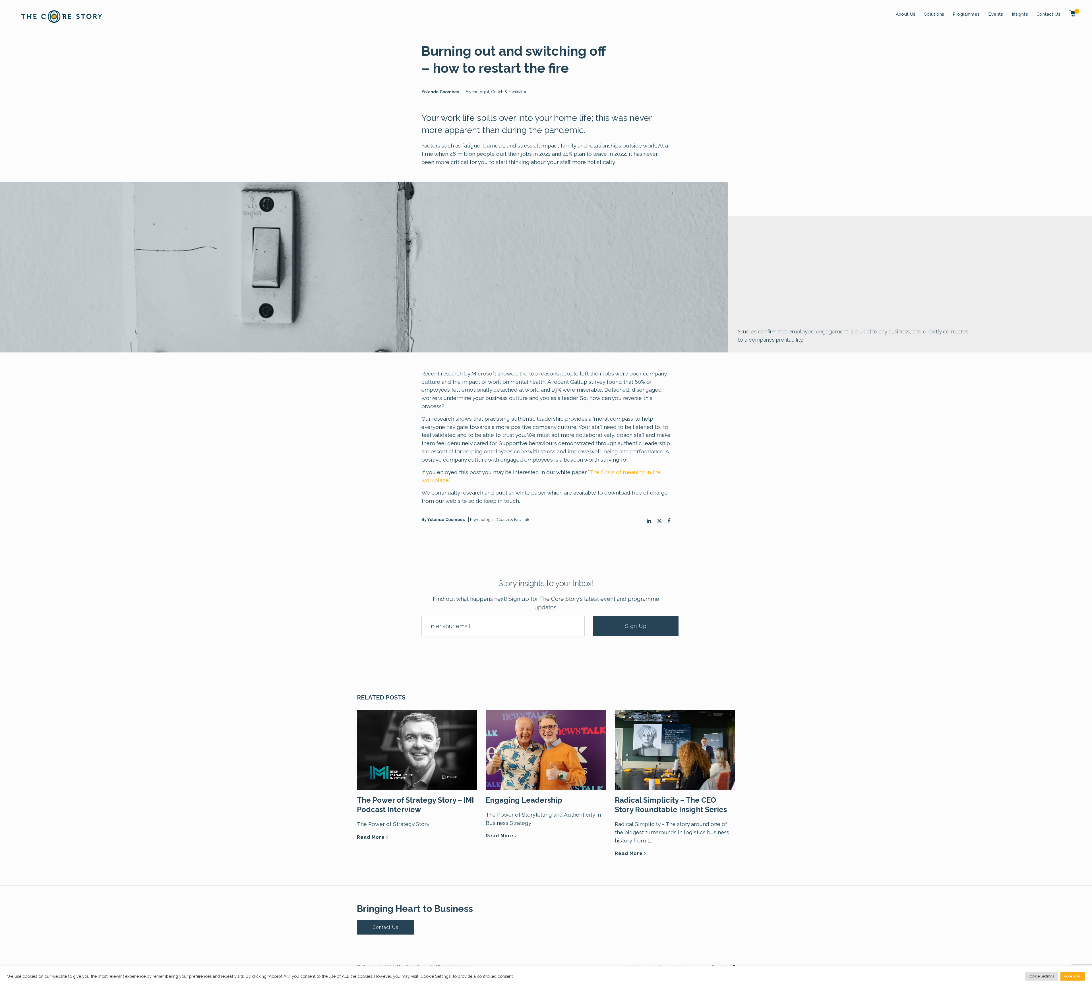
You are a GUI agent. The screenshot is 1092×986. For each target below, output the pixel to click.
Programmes (966, 14)
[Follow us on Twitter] (659, 521)
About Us (906, 14)
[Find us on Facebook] (669, 521)
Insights (1020, 14)
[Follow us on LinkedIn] (649, 521)
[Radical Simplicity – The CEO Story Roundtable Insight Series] (675, 749)
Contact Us (1048, 14)
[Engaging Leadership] (546, 749)
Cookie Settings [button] (1041, 976)
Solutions (934, 14)
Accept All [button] (1072, 976)
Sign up (636, 626)
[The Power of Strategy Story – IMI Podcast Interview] (417, 749)
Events (995, 14)
